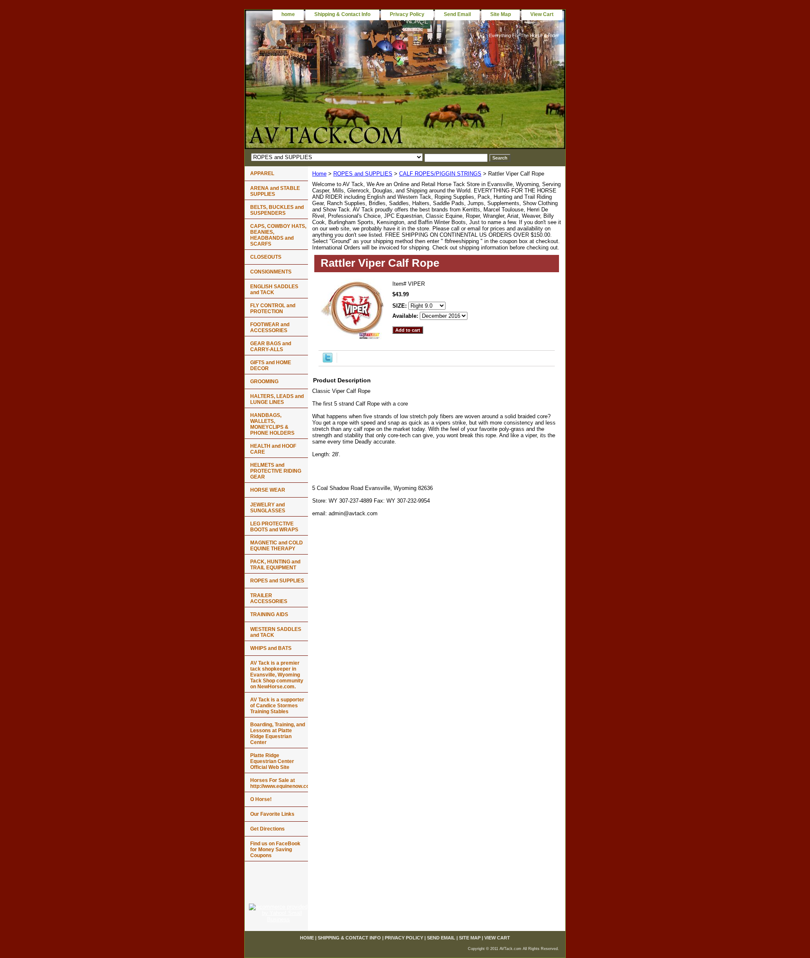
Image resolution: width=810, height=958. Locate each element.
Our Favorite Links (272, 814)
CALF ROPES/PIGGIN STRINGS (440, 173)
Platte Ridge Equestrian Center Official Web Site (272, 761)
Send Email (457, 14)
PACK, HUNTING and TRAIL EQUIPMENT (275, 565)
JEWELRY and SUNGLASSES (267, 508)
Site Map (500, 14)
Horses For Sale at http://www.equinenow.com (279, 783)
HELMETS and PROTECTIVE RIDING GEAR (275, 471)
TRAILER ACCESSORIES (268, 598)
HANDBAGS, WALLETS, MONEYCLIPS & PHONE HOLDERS (272, 424)
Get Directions (267, 829)
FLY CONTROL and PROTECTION (272, 308)
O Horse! (261, 799)
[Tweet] (327, 360)
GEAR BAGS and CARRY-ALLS (270, 346)
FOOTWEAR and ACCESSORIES (269, 327)
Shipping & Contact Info (342, 14)
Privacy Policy (407, 14)
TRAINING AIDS (269, 614)
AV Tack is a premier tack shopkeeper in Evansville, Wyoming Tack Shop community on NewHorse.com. (276, 675)
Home (319, 173)
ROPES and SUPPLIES (362, 173)
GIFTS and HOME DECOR (270, 365)
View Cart (542, 14)
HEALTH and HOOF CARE (273, 449)
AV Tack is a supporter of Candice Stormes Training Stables (277, 705)
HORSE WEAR (267, 490)
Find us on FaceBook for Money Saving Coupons (275, 849)
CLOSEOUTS (265, 257)
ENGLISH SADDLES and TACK (274, 289)
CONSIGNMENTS (271, 272)
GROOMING (264, 381)
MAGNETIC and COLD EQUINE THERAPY (276, 546)
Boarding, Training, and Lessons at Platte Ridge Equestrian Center (277, 733)
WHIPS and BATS (271, 648)
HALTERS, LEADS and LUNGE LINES (277, 399)
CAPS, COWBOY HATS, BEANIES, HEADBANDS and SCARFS (278, 235)
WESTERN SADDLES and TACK (275, 632)
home (288, 14)
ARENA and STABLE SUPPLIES (275, 191)
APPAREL (262, 173)
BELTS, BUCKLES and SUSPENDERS (277, 210)
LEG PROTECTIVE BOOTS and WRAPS (274, 527)
